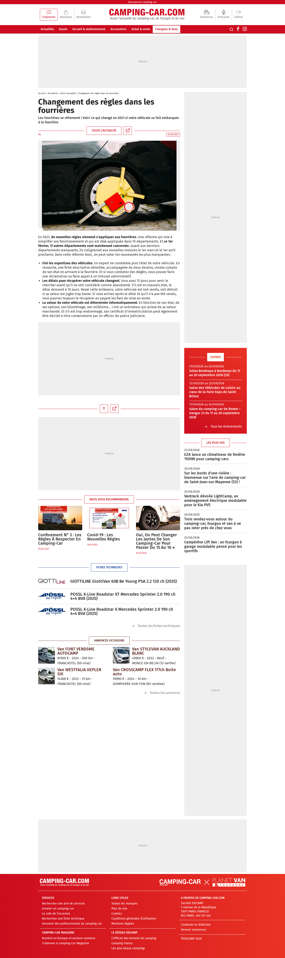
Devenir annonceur (193, 929)
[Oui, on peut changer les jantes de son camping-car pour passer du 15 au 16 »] (158, 518)
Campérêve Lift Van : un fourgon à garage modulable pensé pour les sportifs (213, 546)
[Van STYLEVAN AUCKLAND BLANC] (121, 655)
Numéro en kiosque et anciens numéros (68, 938)
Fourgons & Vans (166, 29)
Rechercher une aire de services (63, 903)
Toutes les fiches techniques (159, 626)
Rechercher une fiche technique (63, 918)
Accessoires (118, 29)
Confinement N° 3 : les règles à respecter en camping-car (59, 539)
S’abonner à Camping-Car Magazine (65, 943)
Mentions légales (122, 923)
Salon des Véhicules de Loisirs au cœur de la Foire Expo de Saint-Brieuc (214, 392)
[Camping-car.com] (146, 15)
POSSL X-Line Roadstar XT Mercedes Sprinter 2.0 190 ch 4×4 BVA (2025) (122, 596)
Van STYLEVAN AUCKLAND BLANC (156, 651)
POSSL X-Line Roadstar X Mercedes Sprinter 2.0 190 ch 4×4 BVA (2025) (121, 611)
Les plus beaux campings (128, 948)
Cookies (116, 913)
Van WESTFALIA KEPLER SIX (79, 671)
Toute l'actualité (68, 93)
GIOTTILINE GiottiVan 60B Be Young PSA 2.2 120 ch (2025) (123, 581)
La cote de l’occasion (56, 913)
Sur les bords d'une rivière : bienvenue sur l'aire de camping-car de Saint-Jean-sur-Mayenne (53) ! (215, 477)
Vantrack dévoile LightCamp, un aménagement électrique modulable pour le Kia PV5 (215, 500)
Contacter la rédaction (196, 924)
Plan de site (119, 908)
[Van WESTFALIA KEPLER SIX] (46, 676)
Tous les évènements (226, 426)
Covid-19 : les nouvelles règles (103, 537)
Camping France (122, 943)
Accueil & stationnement (88, 29)
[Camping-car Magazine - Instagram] (245, 29)
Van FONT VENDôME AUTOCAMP (76, 651)
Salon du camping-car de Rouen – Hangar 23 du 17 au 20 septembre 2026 (215, 413)
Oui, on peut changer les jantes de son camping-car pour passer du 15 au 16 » (156, 541)
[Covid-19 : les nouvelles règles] (109, 518)
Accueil (41, 93)
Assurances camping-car (142, 2)
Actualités (47, 29)
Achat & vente (140, 29)
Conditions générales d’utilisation (133, 918)
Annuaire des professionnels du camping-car (72, 923)
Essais (63, 29)
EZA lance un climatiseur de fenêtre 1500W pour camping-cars (214, 456)
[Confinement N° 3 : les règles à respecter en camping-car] (60, 518)
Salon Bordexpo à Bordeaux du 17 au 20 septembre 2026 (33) (214, 373)
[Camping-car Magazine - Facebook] (238, 29)
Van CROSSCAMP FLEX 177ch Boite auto (144, 671)
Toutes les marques (124, 903)
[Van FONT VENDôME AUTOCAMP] (46, 655)
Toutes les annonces (165, 693)
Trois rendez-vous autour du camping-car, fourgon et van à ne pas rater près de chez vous (212, 523)
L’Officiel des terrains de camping (133, 938)
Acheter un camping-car (58, 908)
